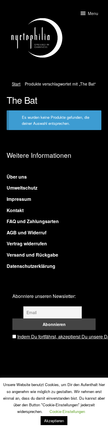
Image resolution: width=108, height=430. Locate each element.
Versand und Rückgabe (32, 254)
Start (16, 84)
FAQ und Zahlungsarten (33, 221)
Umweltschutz (22, 187)
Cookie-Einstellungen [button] (67, 411)
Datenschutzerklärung (31, 266)
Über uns (17, 176)
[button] (93, 13)
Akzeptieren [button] (54, 420)
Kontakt (15, 210)
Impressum (19, 199)
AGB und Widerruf (26, 232)
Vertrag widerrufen (27, 243)
